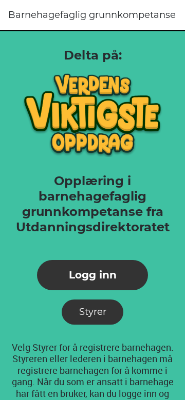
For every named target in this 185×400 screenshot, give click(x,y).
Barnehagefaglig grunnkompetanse (92, 15)
